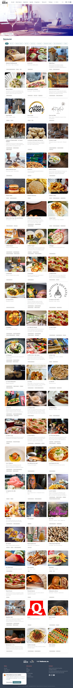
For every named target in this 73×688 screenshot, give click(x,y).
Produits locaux (29, 676)
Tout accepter (17, 682)
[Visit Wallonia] (42, 661)
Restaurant (39, 43)
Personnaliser (9, 682)
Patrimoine (28, 675)
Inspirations (25, 2)
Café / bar (26, 43)
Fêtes (27, 671)
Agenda (31, 2)
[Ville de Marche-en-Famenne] (32, 661)
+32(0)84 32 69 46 (52, 669)
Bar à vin (11, 43)
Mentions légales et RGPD (23, 686)
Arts (27, 668)
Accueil (12, 2)
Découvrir (44, 2)
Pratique (50, 2)
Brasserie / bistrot (19, 43)
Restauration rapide (47, 43)
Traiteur (65, 43)
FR (62, 2)
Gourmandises (29, 673)
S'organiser (37, 2)
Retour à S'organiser (8, 33)
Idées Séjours (19, 2)
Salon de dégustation (58, 43)
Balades (28, 669)
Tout (7, 43)
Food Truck (33, 43)
